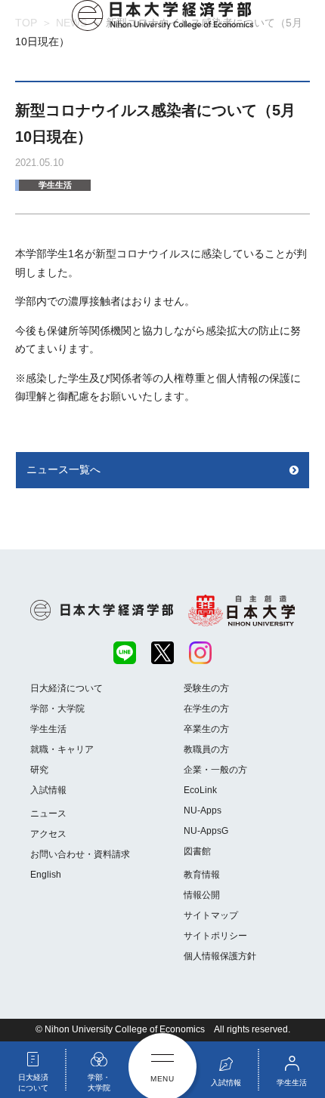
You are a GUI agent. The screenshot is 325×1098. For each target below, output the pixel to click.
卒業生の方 (206, 729)
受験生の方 (206, 688)
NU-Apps (202, 810)
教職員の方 (206, 749)
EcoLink (200, 790)
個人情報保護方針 (220, 956)
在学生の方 (206, 708)
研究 (39, 769)
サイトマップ (211, 915)
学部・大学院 (57, 708)
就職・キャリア (62, 749)
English (45, 874)
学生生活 (55, 184)
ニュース (48, 813)
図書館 (197, 851)
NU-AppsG (206, 831)
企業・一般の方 (215, 769)
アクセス (48, 834)
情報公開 (202, 895)
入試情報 (48, 790)
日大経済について (66, 688)
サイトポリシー (215, 935)
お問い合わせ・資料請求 (80, 854)
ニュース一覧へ (63, 469)
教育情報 (202, 874)
